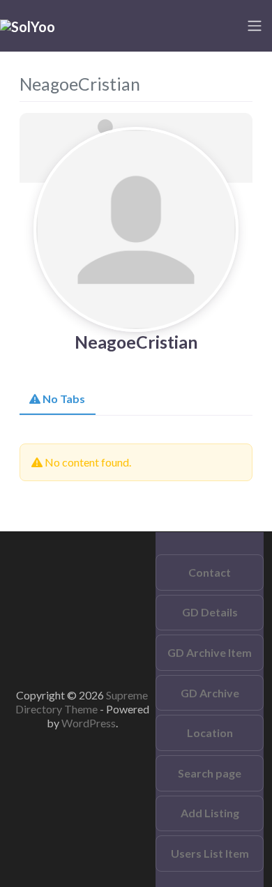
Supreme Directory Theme (82, 701)
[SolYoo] (27, 25)
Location (210, 732)
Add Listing (210, 812)
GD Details (210, 612)
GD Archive (210, 692)
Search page (209, 773)
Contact (209, 572)
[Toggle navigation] (254, 25)
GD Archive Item (209, 652)
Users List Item (210, 853)
